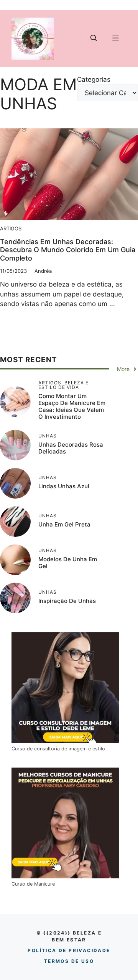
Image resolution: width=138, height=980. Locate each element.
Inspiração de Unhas (67, 600)
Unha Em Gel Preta (64, 524)
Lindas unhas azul (63, 486)
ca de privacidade (69, 950)
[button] (94, 38)
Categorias (93, 79)
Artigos (10, 228)
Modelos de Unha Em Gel (67, 563)
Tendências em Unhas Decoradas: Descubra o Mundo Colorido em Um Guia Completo (67, 250)
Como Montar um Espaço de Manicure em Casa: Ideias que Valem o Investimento (71, 406)
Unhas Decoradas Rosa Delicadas (70, 448)
